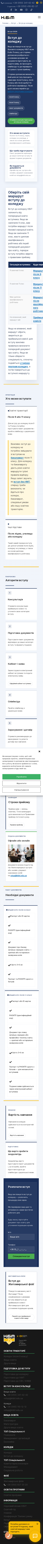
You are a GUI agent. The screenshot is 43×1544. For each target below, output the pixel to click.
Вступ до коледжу (13, 1456)
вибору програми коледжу (20, 91)
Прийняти (21, 777)
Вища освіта (10, 1359)
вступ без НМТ (22, 481)
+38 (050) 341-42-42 (24, 3)
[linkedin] (16, 9)
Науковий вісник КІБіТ (15, 1506)
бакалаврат (17, 457)
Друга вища (10, 1363)
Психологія (9, 1435)
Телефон (11, 1245)
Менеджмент (11, 1467)
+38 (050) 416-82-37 (27, 6)
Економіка (9, 1442)
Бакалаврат (10, 1420)
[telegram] (37, 3)
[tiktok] (31, 9)
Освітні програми (13, 1495)
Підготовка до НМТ (14, 1377)
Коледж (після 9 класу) (16, 1356)
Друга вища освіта (13, 1427)
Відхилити (22, 783)
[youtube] (21, 9)
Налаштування (21, 790)
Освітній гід (10, 1509)
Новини (7, 1513)
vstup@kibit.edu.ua (18, 875)
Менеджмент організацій (17, 1438)
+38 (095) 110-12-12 (16, 1406)
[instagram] (26, 9)
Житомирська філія (14, 1481)
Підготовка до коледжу (16, 1374)
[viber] (41, 3)
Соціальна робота (13, 1470)
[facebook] (12, 9)
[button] (39, 751)
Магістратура (11, 1424)
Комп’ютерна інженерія (16, 1463)
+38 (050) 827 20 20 (17, 1484)
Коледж (8, 1452)
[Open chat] (35, 1536)
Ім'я (9, 1232)
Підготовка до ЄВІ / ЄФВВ (17, 1381)
